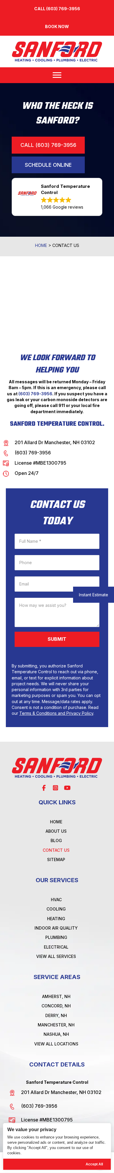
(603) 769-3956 (35, 393)
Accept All (94, 1164)
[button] (57, 26)
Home (41, 245)
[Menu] (57, 75)
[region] (57, 1146)
